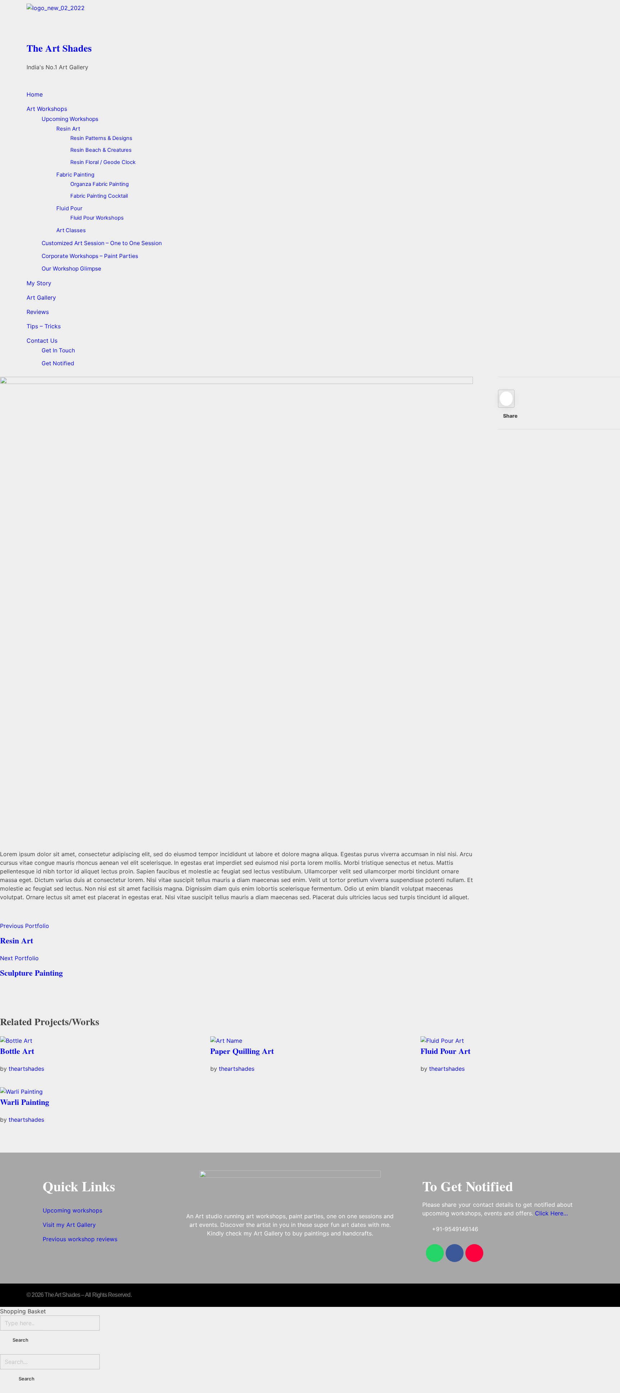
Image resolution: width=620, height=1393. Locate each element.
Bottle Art (17, 1051)
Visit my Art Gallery (69, 1224)
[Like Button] (506, 398)
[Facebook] (455, 1253)
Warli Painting (24, 1102)
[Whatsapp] (435, 1253)
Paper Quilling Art (242, 1051)
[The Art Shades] (310, 21)
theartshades (26, 1068)
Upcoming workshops (72, 1210)
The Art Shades (59, 48)
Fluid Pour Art (445, 1051)
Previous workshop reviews (80, 1239)
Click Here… (551, 1213)
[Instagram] (474, 1253)
